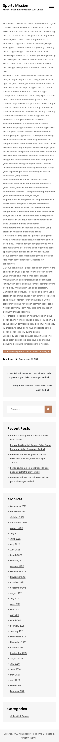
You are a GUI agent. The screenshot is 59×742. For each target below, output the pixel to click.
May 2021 (14, 609)
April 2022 (15, 549)
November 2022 (18, 511)
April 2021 (14, 615)
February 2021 (17, 625)
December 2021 (18, 571)
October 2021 (16, 582)
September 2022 (18, 522)
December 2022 (18, 506)
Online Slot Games (19, 716)
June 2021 (15, 604)
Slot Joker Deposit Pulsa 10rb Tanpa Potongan (27, 351)
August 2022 (16, 528)
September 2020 (18, 653)
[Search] (48, 409)
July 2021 (14, 598)
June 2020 (15, 669)
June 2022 (15, 538)
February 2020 (17, 691)
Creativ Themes (29, 737)
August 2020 (16, 658)
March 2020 (16, 685)
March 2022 (16, 555)
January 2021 (16, 631)
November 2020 (18, 642)
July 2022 (14, 533)
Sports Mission (15, 5)
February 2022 (17, 560)
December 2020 (18, 636)
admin (9, 359)
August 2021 (16, 593)
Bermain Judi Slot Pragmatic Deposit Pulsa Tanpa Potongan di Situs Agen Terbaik (28, 458)
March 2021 (15, 620)
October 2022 (17, 517)
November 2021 (17, 576)
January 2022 (17, 566)
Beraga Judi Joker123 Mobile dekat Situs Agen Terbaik (32, 387)
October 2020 (17, 647)
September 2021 (18, 587)
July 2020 (15, 663)
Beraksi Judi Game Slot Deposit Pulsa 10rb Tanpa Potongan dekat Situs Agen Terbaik (29, 375)
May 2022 (15, 544)
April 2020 (15, 680)
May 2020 (15, 674)
